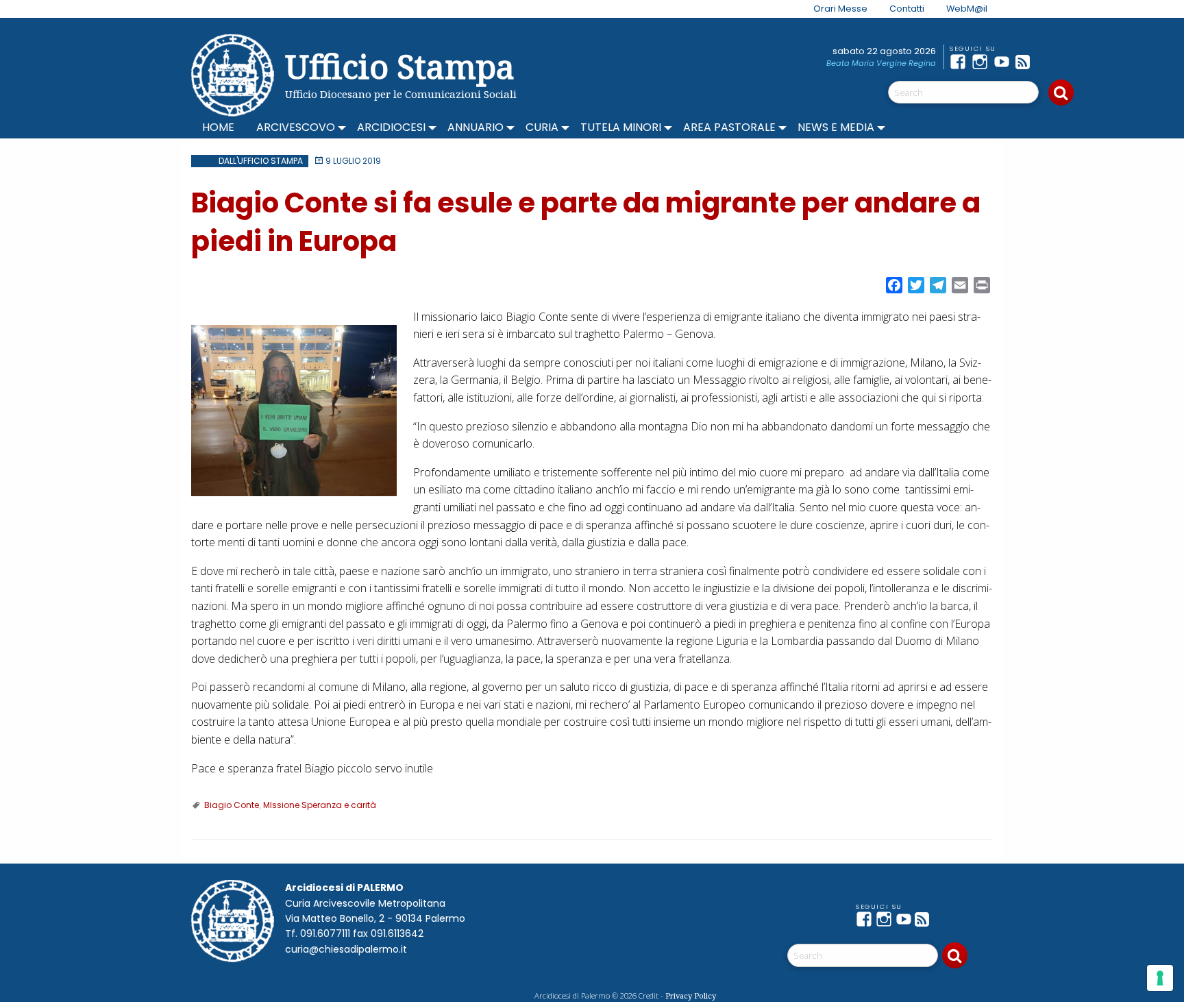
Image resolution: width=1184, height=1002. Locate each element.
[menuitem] (832, 9)
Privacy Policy (690, 995)
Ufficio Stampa (400, 66)
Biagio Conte (231, 805)
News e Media (836, 127)
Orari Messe (840, 8)
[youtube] (1004, 61)
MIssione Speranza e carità (319, 805)
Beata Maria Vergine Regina (881, 63)
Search (1061, 92)
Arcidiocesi (391, 127)
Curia (542, 127)
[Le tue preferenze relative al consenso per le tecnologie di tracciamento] (1160, 978)
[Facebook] (961, 61)
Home (218, 127)
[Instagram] (983, 61)
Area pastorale (729, 127)
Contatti (906, 8)
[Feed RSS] (1026, 61)
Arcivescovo (295, 127)
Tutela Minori (620, 127)
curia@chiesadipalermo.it (346, 949)
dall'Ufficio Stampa (261, 161)
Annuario (475, 127)
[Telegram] (1048, 61)
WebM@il (966, 8)
